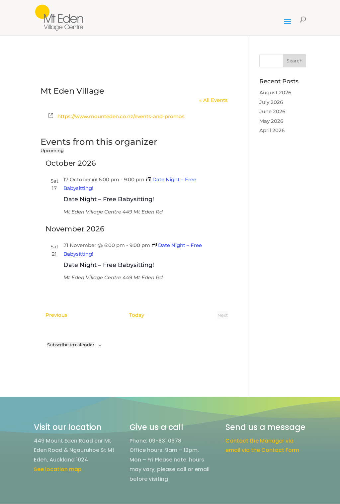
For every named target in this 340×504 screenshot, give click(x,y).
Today (136, 315)
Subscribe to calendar (70, 344)
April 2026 (272, 130)
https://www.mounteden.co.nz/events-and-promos (121, 116)
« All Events (213, 100)
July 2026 (271, 102)
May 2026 (271, 121)
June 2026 (272, 111)
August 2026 (275, 92)
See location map (58, 469)
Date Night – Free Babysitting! (108, 199)
